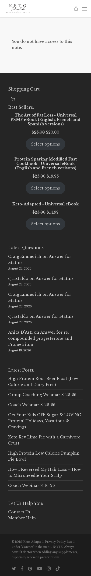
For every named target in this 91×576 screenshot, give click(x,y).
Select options (45, 144)
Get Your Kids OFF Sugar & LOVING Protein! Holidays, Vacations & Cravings (44, 420)
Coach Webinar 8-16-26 (31, 485)
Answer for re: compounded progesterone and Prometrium (40, 338)
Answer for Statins (55, 278)
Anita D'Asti (20, 332)
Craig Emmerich (24, 256)
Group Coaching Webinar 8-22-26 (42, 394)
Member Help (22, 518)
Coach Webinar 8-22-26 (31, 404)
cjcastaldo (18, 278)
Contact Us (19, 512)
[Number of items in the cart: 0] (13, 99)
